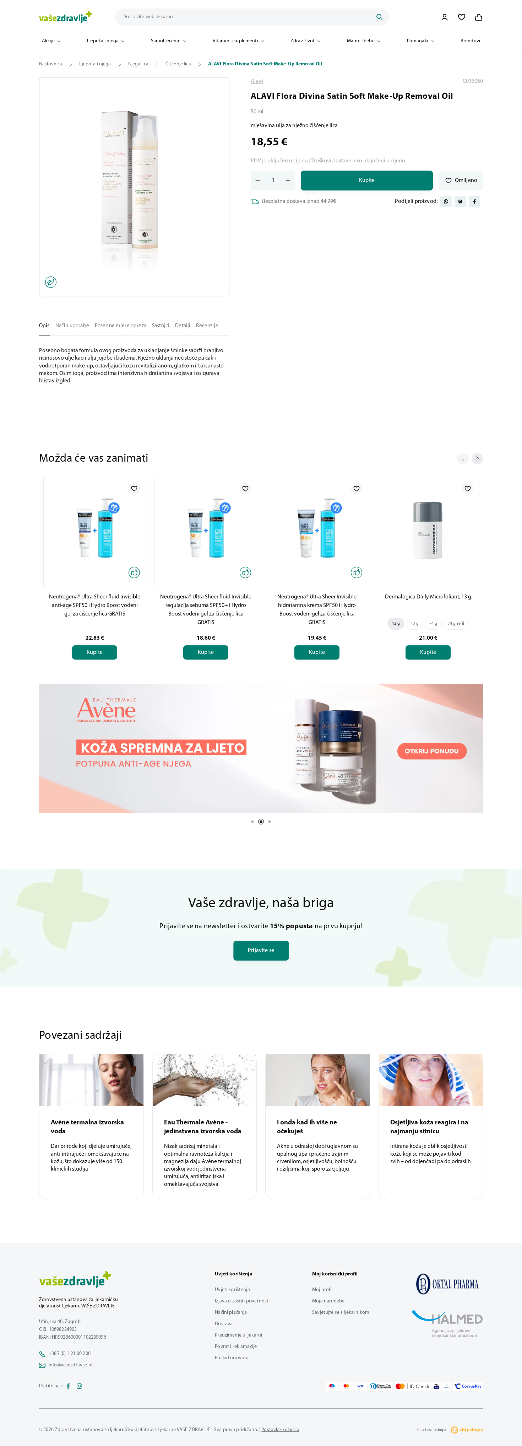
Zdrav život (302, 41)
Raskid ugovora (232, 1358)
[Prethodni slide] (463, 458)
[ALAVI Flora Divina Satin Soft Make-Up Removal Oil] (447, 1284)
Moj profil (322, 1289)
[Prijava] (444, 17)
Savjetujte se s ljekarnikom (340, 1312)
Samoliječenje (165, 41)
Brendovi (470, 41)
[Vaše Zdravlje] (65, 17)
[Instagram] (80, 1386)
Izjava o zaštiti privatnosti (242, 1301)
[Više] (261, 748)
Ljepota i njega (103, 41)
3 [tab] (269, 821)
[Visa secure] (436, 1386)
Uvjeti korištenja (232, 1289)
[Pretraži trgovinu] (379, 17)
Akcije (48, 41)
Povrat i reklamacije (236, 1346)
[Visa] (360, 1386)
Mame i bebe (361, 41)
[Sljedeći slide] (477, 458)
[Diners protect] (446, 1386)
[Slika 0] (134, 186)
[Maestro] (332, 1386)
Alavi (257, 81)
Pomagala (417, 41)
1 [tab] (252, 821)
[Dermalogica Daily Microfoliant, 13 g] (428, 530)
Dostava (224, 1324)
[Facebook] (68, 1386)
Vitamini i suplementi (235, 41)
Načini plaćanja (231, 1312)
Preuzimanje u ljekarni (238, 1335)
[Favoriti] (461, 17)
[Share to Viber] (460, 201)
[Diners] (380, 1386)
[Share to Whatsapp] (446, 201)
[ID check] (412, 1386)
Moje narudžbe (328, 1301)
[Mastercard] (346, 1386)
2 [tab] (261, 821)
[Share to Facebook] (474, 201)
